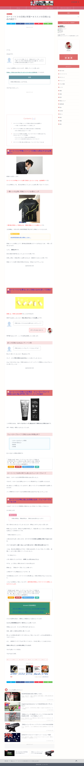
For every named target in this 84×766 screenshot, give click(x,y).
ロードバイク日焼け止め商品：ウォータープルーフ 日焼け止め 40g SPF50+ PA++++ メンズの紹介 (30, 134)
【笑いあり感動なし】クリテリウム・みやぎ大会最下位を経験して (29, 608)
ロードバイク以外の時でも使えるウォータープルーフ (27, 139)
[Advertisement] (29, 37)
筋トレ (61, 114)
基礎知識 (62, 104)
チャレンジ (62, 80)
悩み (61, 107)
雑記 (61, 124)
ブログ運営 (62, 84)
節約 (61, 117)
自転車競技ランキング (62, 28)
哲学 (61, 97)
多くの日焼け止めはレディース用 (23, 130)
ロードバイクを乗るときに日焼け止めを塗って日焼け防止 (27, 128)
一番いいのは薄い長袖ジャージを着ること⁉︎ (25, 125)
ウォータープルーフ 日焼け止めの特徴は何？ (26, 137)
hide (34, 118)
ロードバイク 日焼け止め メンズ (42, 659)
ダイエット (62, 77)
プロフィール (34, 8)
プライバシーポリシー (66, 8)
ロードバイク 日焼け (17, 659)
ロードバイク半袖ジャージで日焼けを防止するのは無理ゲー (28, 123)
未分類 (61, 110)
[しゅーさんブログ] (42, 5)
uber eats (62, 70)
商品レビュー (63, 100)
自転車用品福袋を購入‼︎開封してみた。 (21, 237)
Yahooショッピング (28, 466)
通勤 (61, 120)
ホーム (18, 8)
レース (61, 87)
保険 (61, 94)
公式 (37, 466)
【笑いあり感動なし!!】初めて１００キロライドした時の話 (28, 612)
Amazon (11, 466)
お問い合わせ (50, 8)
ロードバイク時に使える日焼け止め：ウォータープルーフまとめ (29, 142)
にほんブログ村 (61, 34)
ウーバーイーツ (63, 73)
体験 (61, 90)
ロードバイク (10, 659)
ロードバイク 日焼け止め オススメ (28, 659)
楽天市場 (18, 466)
